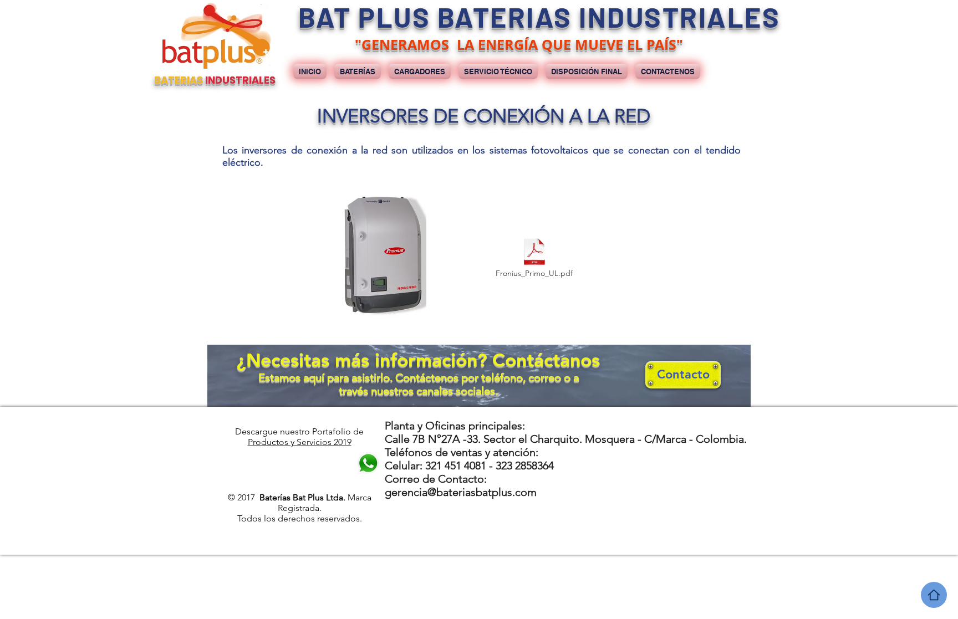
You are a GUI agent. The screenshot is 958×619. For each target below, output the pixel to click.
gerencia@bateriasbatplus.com (461, 492)
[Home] (934, 595)
